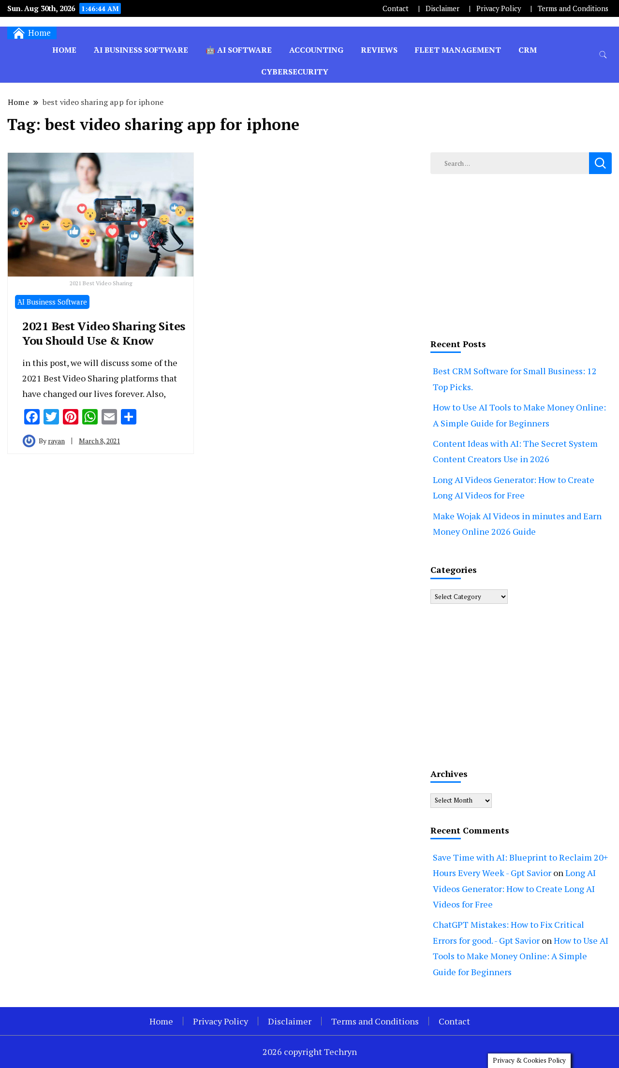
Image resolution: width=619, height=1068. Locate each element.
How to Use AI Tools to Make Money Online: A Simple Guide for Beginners (520, 956)
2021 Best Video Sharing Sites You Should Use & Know (103, 333)
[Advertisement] (521, 254)
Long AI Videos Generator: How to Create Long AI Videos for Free (514, 888)
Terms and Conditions (573, 8)
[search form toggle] (603, 55)
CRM (527, 49)
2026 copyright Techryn (310, 1051)
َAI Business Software (141, 49)
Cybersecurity (294, 71)
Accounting (316, 49)
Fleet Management (458, 49)
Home (64, 49)
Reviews (379, 49)
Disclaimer (442, 8)
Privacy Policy (498, 8)
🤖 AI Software (239, 49)
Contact (396, 8)
